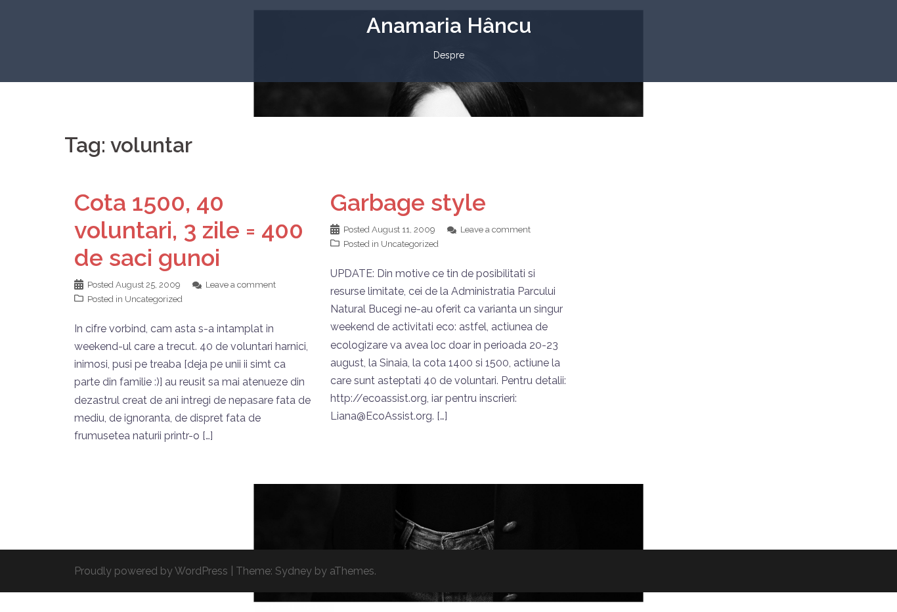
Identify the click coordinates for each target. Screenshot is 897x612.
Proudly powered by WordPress (151, 571)
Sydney (293, 571)
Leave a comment (241, 285)
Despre (448, 55)
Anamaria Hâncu (448, 25)
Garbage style (408, 202)
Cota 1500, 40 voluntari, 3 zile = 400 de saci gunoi (188, 229)
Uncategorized (154, 299)
